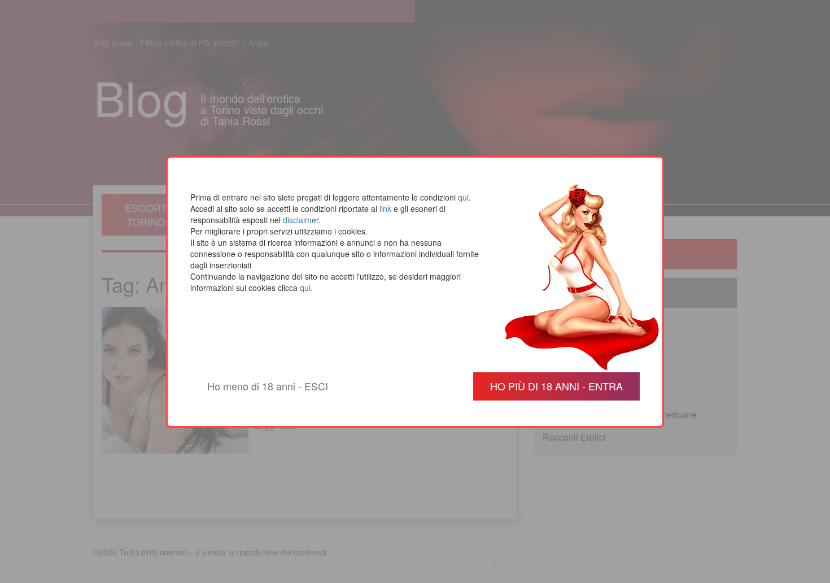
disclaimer (300, 219)
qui (463, 197)
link (385, 208)
